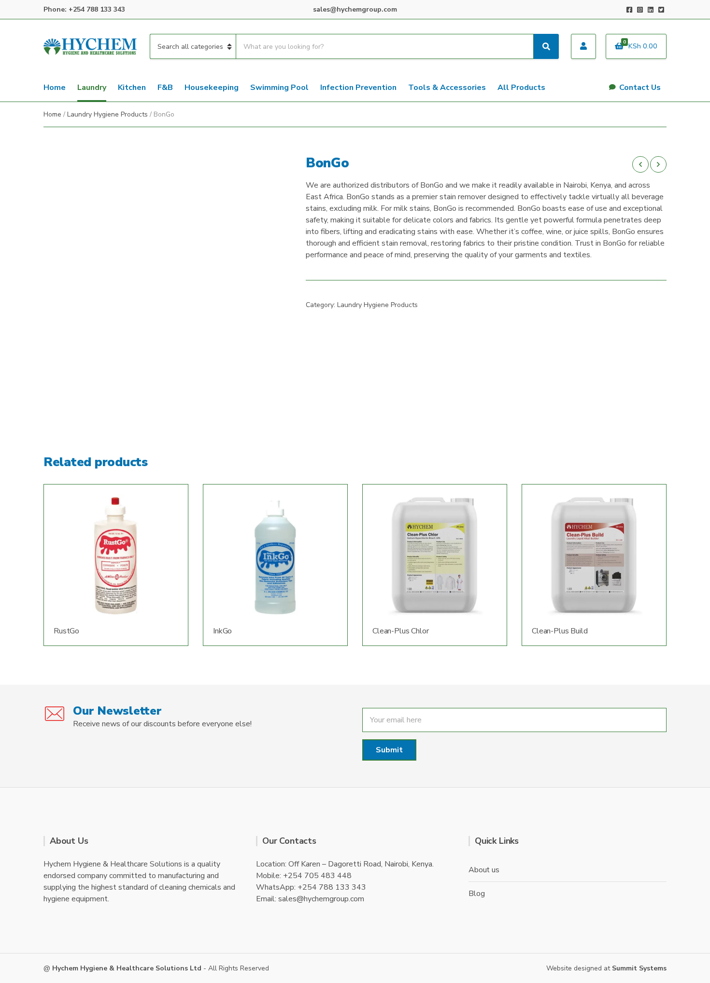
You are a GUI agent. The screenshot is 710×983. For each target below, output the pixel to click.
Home (54, 87)
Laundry (91, 87)
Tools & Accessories (447, 87)
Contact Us (640, 87)
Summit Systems (639, 968)
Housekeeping (212, 87)
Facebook (629, 9)
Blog (476, 893)
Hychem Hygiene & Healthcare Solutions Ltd (126, 968)
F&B (165, 87)
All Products (521, 87)
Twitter (661, 9)
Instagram (640, 9)
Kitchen (132, 87)
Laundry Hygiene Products (107, 114)
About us (484, 870)
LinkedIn (650, 9)
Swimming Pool (279, 87)
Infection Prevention (358, 87)
